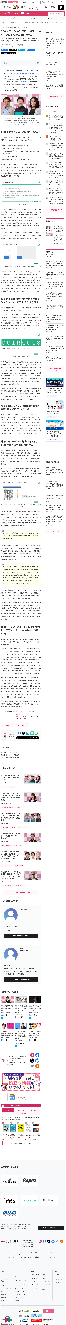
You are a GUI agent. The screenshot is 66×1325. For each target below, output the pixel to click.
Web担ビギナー (23, 8)
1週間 (54, 111)
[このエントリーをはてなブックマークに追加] (27, 733)
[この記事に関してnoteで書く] (32, 733)
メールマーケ (19, 1297)
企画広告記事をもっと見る (56, 369)
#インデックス (24, 714)
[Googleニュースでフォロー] (57, 1241)
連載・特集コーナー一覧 (14, 22)
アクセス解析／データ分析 (35, 18)
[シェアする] (19, 733)
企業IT (43, 1)
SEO (2, 18)
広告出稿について (53, 7)
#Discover (24, 712)
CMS (59, 18)
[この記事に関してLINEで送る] (36, 733)
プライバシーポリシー (10, 1257)
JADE (8, 79)
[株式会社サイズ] (49, 1200)
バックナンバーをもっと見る (22, 892)
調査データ (34, 1278)
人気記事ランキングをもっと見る (56, 210)
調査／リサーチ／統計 (21, 1285)
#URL (18, 714)
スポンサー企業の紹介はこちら (51, 1228)
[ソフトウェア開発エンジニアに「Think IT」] (36, 1311)
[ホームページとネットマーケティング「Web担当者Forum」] (48, 1311)
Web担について (45, 7)
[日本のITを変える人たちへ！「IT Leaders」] (48, 1316)
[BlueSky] (37, 1060)
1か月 (61, 111)
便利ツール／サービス (35, 1285)
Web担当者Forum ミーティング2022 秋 (22, 73)
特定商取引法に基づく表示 (26, 1257)
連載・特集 (37, 8)
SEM (3, 1300)
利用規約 (52, 1253)
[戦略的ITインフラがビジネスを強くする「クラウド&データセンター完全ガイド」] (23, 1311)
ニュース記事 (59, 1277)
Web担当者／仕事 (6, 1289)
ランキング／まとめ (35, 1289)
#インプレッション (21, 716)
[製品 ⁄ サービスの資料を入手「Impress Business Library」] (48, 1321)
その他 (17, 1300)
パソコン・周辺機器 (21, 1113)
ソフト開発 (47, 1)
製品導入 (34, 2)
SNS (25, 18)
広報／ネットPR (6, 1294)
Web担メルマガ (31, 7)
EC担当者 (24, 2)
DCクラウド (55, 1)
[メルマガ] (32, 1055)
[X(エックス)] (32, 1060)
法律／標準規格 (20, 1289)
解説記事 (58, 1274)
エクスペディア (25, 82)
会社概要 (37, 1257)
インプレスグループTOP (55, 1257)
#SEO (33, 712)
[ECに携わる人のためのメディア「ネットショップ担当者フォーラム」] (36, 1321)
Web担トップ (4, 22)
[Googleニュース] (32, 1066)
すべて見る (56, 531)
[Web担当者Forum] (9, 1242)
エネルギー (44, 2)
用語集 (57, 1283)
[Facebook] (37, 1055)
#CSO (18, 712)
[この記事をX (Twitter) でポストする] (23, 733)
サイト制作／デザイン (50, 18)
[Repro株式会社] (29, 1180)
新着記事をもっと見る (56, 96)
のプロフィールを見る (21, 936)
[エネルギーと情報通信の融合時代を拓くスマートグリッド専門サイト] (23, 1321)
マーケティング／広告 (11, 18)
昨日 (48, 111)
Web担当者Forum (6, 7)
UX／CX (4, 1291)
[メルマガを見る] (40, 1241)
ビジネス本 (21, 1110)
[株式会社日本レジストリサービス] (9, 1200)
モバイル (4, 1297)
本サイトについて (9, 1253)
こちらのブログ (22, 434)
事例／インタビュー (46, 1274)
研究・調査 (60, 1)
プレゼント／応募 (60, 1280)
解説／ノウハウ (35, 1275)
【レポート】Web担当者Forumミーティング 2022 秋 (32, 22)
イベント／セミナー (46, 1285)
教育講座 (51, 2)
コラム (33, 1281)
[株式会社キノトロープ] (29, 1200)
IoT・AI (50, 1)
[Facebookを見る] (44, 1241)
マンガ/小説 (46, 1281)
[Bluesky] (53, 1241)
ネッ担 (19, 1062)
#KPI (29, 712)
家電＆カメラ (34, 1110)
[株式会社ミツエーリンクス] (9, 1180)
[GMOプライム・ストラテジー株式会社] (9, 1213)
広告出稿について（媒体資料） (25, 1253)
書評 (44, 1278)
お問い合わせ (38, 1253)
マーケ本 (8, 1110)
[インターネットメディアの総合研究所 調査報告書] (23, 1316)
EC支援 (55, 2)
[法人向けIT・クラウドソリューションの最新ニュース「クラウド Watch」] (36, 1316)
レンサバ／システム (20, 1291)
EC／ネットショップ (20, 1294)
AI (20, 18)
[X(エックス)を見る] (48, 1241)
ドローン (47, 2)
